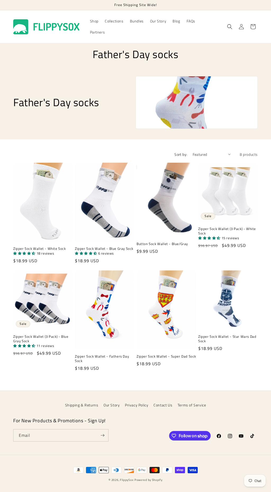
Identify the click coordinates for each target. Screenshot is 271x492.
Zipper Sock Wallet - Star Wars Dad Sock (227, 338)
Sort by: (180, 154)
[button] (230, 26)
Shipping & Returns (81, 405)
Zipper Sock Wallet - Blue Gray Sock (104, 248)
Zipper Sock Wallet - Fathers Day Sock (102, 358)
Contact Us (162, 405)
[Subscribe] (102, 435)
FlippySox (126, 480)
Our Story (111, 405)
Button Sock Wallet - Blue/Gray (162, 244)
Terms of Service (192, 405)
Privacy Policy (136, 405)
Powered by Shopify (148, 480)
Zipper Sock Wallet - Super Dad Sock (166, 356)
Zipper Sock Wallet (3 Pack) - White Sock (227, 231)
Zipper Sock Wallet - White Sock (39, 248)
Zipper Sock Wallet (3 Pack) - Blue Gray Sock (40, 338)
